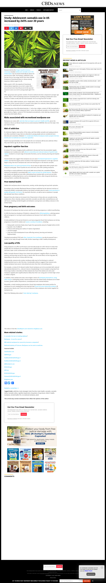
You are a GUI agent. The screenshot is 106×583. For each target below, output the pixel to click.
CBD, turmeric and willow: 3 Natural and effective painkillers (84, 144)
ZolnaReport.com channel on (29, 328)
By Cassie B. (77, 118)
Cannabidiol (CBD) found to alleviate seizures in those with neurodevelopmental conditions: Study (83, 156)
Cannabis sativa (12, 393)
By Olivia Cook (77, 66)
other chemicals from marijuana (32, 237)
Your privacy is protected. (12, 418)
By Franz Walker (78, 105)
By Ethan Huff (77, 100)
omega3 (32, 10)
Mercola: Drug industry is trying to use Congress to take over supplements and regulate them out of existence (84, 75)
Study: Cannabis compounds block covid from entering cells (84, 98)
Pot (20, 395)
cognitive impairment (24, 393)
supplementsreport (48, 10)
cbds (26, 10)
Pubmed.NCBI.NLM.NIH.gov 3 (12, 376)
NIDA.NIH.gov (8, 367)
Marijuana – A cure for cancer (12, 339)
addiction (16, 391)
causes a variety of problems (34, 222)
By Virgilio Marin (78, 145)
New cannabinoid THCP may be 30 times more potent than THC (84, 104)
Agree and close (90, 574)
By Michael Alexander (79, 152)
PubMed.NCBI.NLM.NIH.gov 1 (12, 358)
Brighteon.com (8, 379)
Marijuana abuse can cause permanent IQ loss (17, 165)
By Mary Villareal (78, 72)
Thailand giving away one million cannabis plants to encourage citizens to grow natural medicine (84, 87)
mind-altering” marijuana (30, 293)
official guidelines (45, 213)
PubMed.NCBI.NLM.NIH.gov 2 (12, 361)
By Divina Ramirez (78, 158)
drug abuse (34, 393)
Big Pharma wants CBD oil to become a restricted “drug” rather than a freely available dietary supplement (85, 110)
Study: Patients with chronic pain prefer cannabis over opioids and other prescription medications (84, 173)
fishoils (38, 10)
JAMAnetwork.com (9, 364)
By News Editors (78, 128)
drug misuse (41, 393)
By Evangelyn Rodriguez (79, 168)
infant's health (50, 393)
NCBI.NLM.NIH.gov (9, 373)
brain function (33, 391)
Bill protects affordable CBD (76, 127)
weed (37, 395)
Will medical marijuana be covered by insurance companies (21, 342)
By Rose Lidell (77, 83)
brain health (41, 391)
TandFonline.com (9, 351)
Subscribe (87, 581)
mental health (15, 395)
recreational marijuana (28, 395)
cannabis (48, 391)
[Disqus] (32, 498)
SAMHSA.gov (7, 354)
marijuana (7, 395)
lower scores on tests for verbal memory (39, 172)
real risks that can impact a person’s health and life (34, 121)
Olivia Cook (16, 25)
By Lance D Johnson (78, 78)
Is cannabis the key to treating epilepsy (15, 336)
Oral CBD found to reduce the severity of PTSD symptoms (83, 167)
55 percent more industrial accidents (45, 286)
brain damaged (23, 391)
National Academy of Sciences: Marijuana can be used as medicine (23, 345)
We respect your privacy (45, 573)
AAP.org (6, 370)
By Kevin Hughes (78, 95)
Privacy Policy (53, 577)
